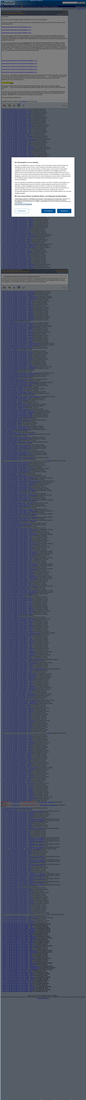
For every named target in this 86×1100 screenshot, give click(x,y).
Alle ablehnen (48, 211)
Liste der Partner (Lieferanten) (23, 204)
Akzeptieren (64, 211)
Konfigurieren (22, 211)
